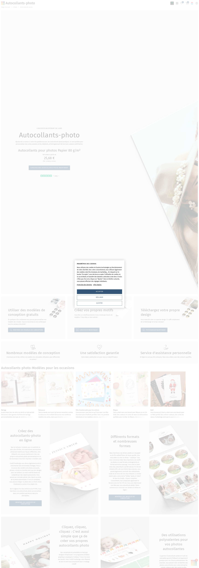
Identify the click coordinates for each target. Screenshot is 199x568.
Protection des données (84, 285)
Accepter (99, 291)
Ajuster (99, 303)
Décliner (99, 297)
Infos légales (97, 285)
